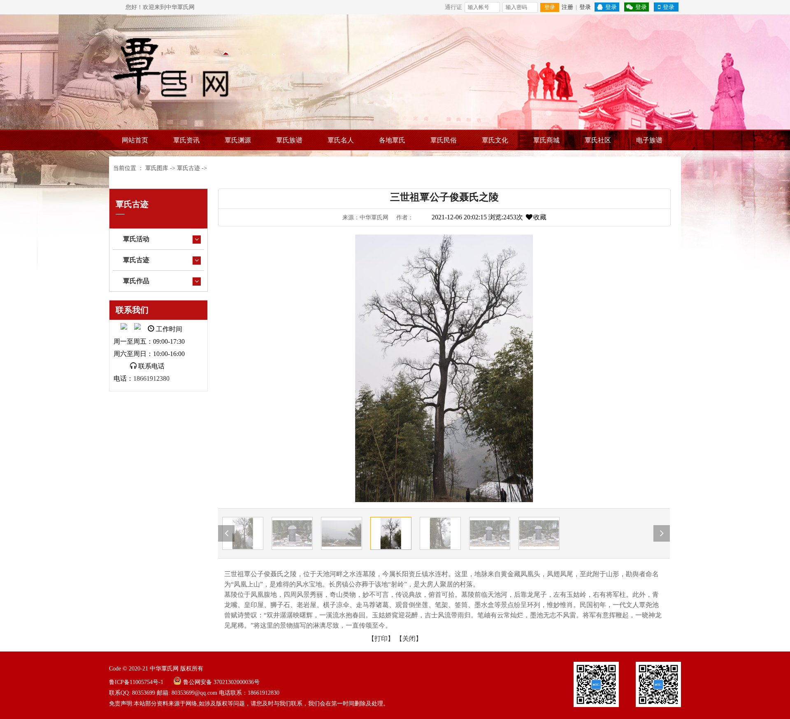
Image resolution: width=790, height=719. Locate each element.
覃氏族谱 (289, 140)
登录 (549, 7)
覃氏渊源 (238, 140)
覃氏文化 (495, 140)
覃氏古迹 (188, 168)
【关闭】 (409, 638)
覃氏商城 (546, 140)
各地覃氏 (392, 140)
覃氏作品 (136, 280)
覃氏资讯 (186, 140)
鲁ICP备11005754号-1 (136, 682)
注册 (567, 7)
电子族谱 (649, 140)
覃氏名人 (341, 140)
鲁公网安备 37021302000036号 (221, 682)
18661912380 (151, 378)
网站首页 (135, 140)
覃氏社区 (598, 140)
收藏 (539, 217)
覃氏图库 (156, 168)
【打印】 (381, 638)
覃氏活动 (136, 238)
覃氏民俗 (443, 140)
